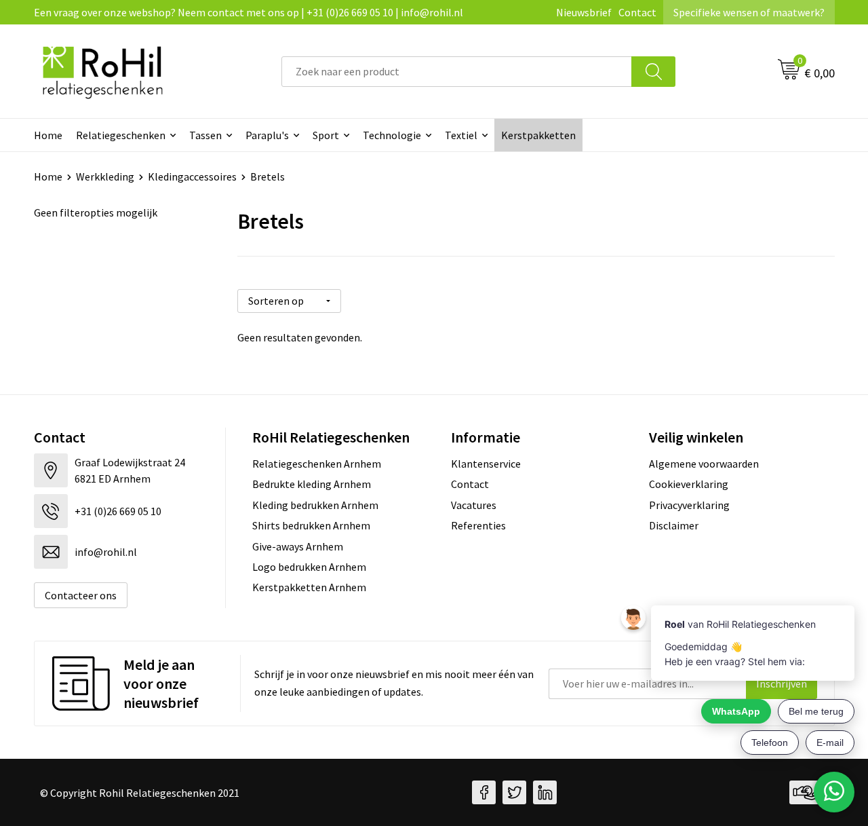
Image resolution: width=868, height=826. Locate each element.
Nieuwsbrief (584, 12)
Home (48, 135)
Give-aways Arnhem (297, 546)
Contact (637, 12)
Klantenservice (486, 463)
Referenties (478, 525)
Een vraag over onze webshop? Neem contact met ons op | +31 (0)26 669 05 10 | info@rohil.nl (248, 12)
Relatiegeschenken (120, 135)
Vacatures (473, 505)
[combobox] (456, 71)
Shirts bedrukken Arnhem (311, 525)
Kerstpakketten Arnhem (309, 587)
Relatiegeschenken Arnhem (316, 463)
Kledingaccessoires (192, 176)
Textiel (461, 135)
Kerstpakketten (538, 135)
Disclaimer (673, 525)
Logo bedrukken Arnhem (309, 567)
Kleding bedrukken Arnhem (315, 505)
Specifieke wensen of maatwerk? (749, 12)
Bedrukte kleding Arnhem (311, 484)
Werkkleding (105, 176)
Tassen (205, 135)
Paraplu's (267, 135)
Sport (326, 135)
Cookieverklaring (688, 484)
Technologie (392, 135)
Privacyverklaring (689, 505)
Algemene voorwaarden (704, 463)
